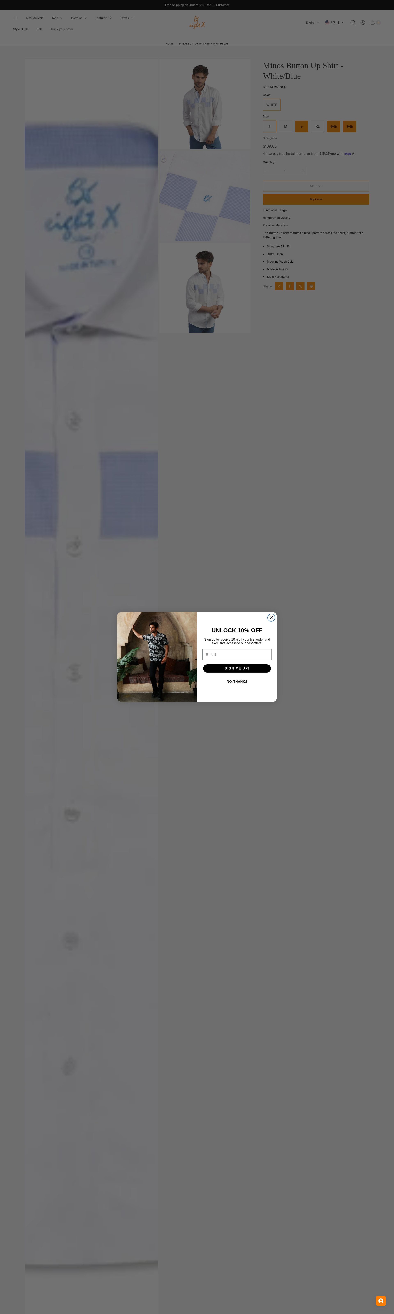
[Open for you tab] (381, 1301)
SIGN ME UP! (237, 668)
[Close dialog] (271, 617)
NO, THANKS (237, 681)
